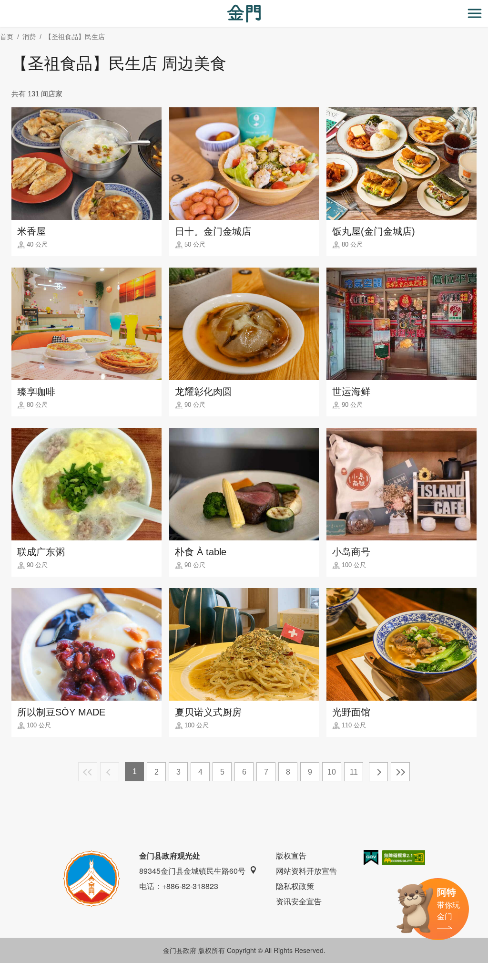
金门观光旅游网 (244, 13)
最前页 (87, 771)
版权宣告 (291, 855)
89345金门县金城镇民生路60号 (192, 870)
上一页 (109, 771)
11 (354, 772)
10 (331, 772)
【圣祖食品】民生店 (75, 37)
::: (3, 5)
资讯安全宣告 (299, 901)
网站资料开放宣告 (306, 870)
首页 (6, 37)
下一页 (378, 771)
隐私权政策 (295, 885)
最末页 (400, 771)
